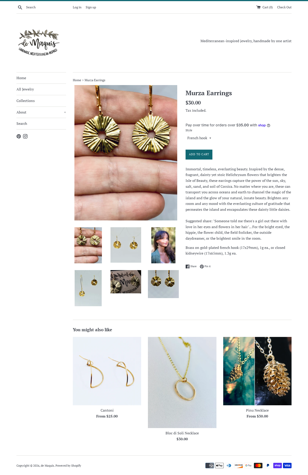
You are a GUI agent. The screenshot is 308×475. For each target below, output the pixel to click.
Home (21, 77)
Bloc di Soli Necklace (182, 433)
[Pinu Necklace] (257, 371)
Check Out (284, 7)
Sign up (91, 7)
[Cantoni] (107, 371)
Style (189, 130)
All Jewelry (25, 89)
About (41, 112)
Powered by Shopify (68, 466)
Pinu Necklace (257, 410)
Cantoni (107, 410)
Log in (77, 7)
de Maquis (47, 466)
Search (21, 123)
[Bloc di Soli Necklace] (182, 382)
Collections (25, 100)
